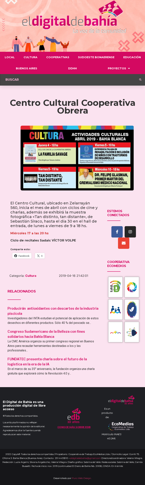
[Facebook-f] (117, 231)
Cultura (30, 276)
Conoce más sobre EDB (74, 427)
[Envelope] (123, 243)
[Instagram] (130, 231)
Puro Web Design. (82, 478)
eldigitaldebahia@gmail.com (85, 458)
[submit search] (140, 80)
